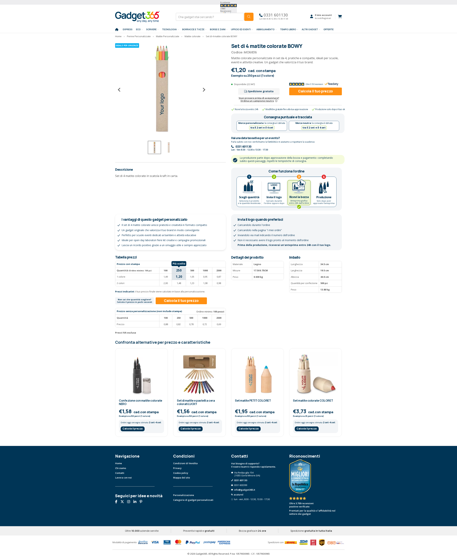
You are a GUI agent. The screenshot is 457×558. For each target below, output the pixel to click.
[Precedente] (120, 89)
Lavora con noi (123, 477)
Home (118, 463)
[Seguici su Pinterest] (142, 502)
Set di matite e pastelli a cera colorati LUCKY (196, 402)
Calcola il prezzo (132, 428)
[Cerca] (248, 17)
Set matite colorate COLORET (313, 401)
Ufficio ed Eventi (241, 29)
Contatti (119, 473)
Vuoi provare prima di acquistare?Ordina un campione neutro (259, 99)
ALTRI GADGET (310, 29)
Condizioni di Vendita (185, 463)
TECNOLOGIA (169, 29)
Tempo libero (288, 29)
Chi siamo (120, 468)
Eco (138, 29)
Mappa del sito (181, 477)
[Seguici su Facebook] (117, 502)
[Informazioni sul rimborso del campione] (276, 100)
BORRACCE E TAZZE (193, 29)
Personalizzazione (183, 495)
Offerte (328, 29)
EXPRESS (127, 29)
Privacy (177, 468)
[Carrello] (338, 16)
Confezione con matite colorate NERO (140, 402)
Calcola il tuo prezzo (315, 91)
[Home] (116, 29)
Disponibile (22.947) (244, 84)
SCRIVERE (151, 29)
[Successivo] (202, 89)
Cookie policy (180, 473)
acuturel (238, 494)
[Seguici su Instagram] (130, 502)
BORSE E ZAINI (217, 29)
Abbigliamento (265, 29)
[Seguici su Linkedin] (136, 502)
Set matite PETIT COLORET (253, 401)
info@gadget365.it (244, 489)
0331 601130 (275, 15)
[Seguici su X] (123, 502)
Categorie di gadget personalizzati (193, 500)
